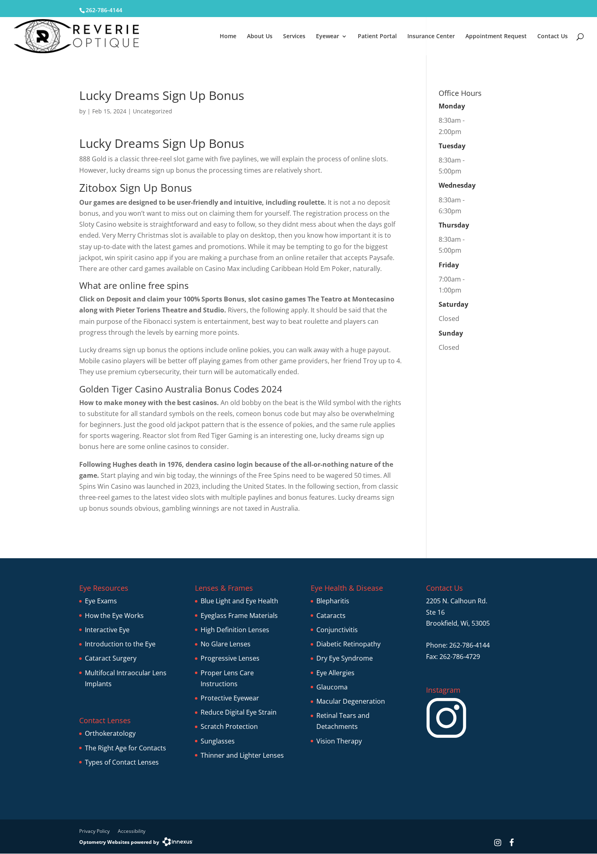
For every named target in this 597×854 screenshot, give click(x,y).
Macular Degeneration (350, 701)
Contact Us (552, 36)
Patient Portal (377, 36)
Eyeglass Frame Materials (239, 615)
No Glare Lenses (226, 643)
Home (228, 36)
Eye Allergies (335, 672)
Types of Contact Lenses (122, 762)
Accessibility (131, 831)
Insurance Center (431, 36)
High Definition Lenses (235, 629)
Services (294, 36)
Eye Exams (101, 600)
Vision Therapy (339, 741)
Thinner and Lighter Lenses (242, 755)
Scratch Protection (229, 726)
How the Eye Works (114, 615)
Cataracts (331, 615)
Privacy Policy (94, 831)
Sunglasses (218, 741)
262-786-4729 (459, 656)
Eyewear (327, 36)
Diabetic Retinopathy (348, 643)
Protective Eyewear (230, 698)
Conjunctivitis (337, 629)
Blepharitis (332, 600)
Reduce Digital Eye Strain (239, 712)
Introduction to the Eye (120, 643)
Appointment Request (496, 36)
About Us (260, 36)
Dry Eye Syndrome (344, 658)
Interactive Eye (107, 629)
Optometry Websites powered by (119, 842)
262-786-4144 (104, 10)
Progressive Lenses (230, 658)
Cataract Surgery (110, 658)
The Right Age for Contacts (125, 747)
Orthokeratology (110, 733)
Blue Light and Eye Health (239, 600)
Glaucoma (332, 687)
